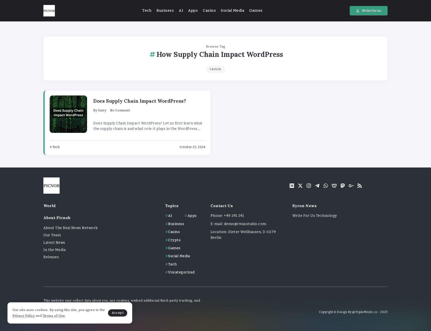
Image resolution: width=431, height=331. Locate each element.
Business (176, 224)
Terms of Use (54, 316)
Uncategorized (181, 272)
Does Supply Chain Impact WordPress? (139, 101)
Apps (192, 216)
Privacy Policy (23, 316)
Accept (117, 313)
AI (170, 216)
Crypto (174, 240)
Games (174, 248)
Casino (174, 232)
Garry (102, 110)
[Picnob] (49, 10)
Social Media (179, 256)
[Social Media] (291, 185)
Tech (172, 264)
